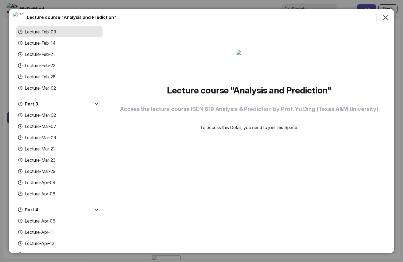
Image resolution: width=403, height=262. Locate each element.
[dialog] (201, 131)
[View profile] (18, 17)
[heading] (72, 17)
